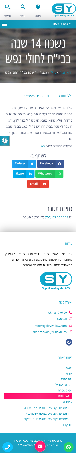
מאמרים (67, 402)
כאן (43, 146)
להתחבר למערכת (56, 217)
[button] (4, 24)
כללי (69, 96)
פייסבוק (38, 16)
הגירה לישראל (63, 385)
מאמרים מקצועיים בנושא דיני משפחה (46, 408)
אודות (69, 373)
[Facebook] (69, 342)
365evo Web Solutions (31, 445)
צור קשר (7, 16)
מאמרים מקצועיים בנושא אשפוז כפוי (47, 414)
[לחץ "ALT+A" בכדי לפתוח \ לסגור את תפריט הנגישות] (5, 141)
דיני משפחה (65, 390)
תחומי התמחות (56, 96)
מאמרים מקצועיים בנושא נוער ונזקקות (46, 419)
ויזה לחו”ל (66, 379)
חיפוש (22, 16)
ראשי (69, 368)
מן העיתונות (65, 396)
